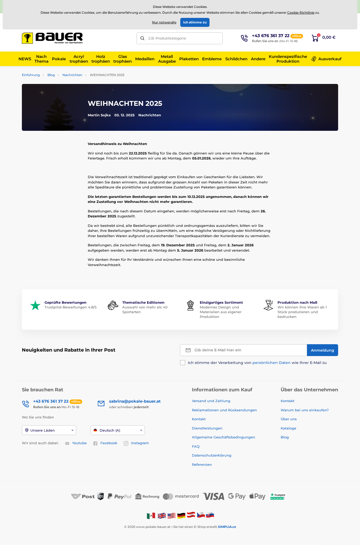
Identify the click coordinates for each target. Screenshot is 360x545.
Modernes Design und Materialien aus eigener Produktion (220, 312)
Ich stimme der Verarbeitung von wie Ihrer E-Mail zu (257, 362)
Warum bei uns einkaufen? (305, 410)
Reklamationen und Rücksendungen (225, 410)
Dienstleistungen (207, 428)
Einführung (31, 75)
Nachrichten (72, 75)
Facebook (108, 443)
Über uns (289, 419)
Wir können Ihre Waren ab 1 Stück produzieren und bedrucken (302, 312)
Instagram (140, 443)
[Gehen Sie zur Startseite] (52, 38)
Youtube (79, 443)
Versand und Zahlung (211, 401)
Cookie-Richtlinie (300, 12)
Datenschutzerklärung (211, 455)
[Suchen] (142, 38)
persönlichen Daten (271, 362)
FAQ (196, 446)
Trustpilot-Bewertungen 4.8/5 (70, 307)
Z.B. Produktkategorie (167, 38)
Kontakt (199, 419)
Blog (51, 75)
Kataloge (288, 428)
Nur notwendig (164, 22)
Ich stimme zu (195, 22)
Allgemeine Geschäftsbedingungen (223, 437)
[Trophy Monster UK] (162, 515)
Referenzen (202, 464)
